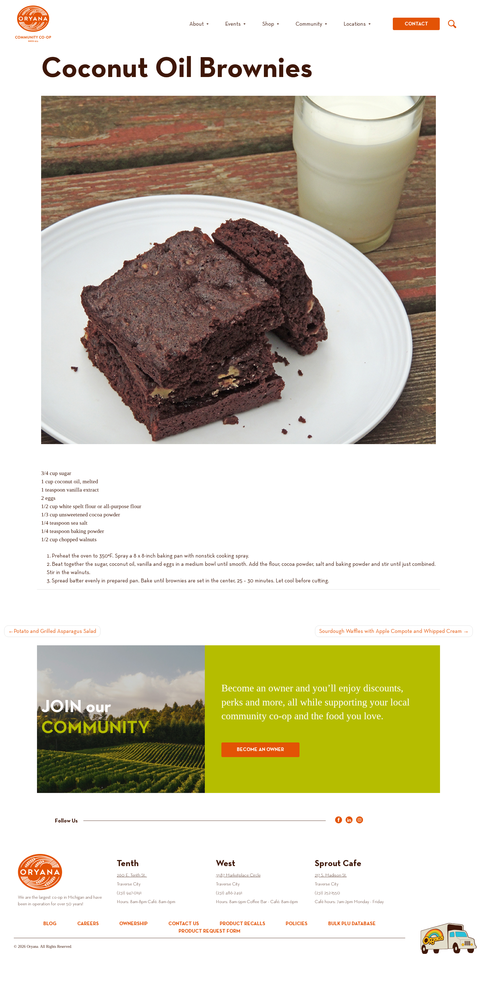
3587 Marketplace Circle (238, 875)
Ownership (133, 923)
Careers (88, 923)
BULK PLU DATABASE (352, 923)
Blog (50, 923)
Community (309, 24)
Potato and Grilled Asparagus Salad (55, 631)
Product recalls (242, 923)
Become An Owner (260, 749)
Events (233, 24)
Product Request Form (209, 931)
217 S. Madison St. (331, 875)
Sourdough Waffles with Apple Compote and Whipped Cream (390, 631)
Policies (297, 923)
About (196, 24)
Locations (355, 24)
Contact (416, 24)
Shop (268, 24)
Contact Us (183, 923)
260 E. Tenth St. (132, 875)
